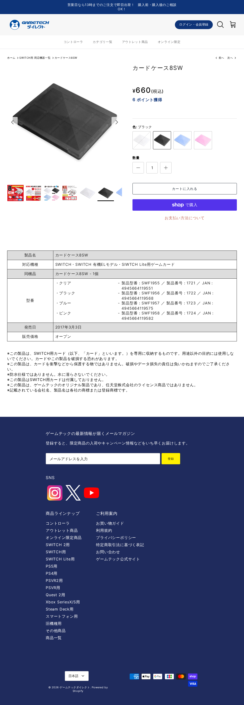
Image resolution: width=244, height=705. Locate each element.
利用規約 (104, 530)
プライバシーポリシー (116, 537)
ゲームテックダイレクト (75, 687)
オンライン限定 (169, 42)
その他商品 (56, 630)
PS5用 (51, 566)
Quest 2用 (55, 594)
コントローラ (73, 42)
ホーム (11, 57)
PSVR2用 (54, 580)
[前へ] (12, 122)
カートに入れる (184, 189)
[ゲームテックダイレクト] (29, 25)
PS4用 (51, 573)
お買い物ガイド (110, 523)
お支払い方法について (185, 217)
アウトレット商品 (135, 42)
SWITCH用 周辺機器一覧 (35, 57)
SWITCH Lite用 (60, 559)
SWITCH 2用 (58, 544)
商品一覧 (54, 637)
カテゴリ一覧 (102, 42)
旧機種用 (54, 623)
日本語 (73, 676)
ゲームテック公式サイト (118, 559)
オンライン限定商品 (64, 537)
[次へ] (117, 122)
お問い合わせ (108, 551)
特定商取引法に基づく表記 (120, 544)
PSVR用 (53, 587)
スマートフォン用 (62, 616)
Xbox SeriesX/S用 (63, 602)
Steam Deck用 (60, 609)
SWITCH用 (56, 551)
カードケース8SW (66, 57)
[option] (64, 122)
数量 (135, 158)
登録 (171, 458)
